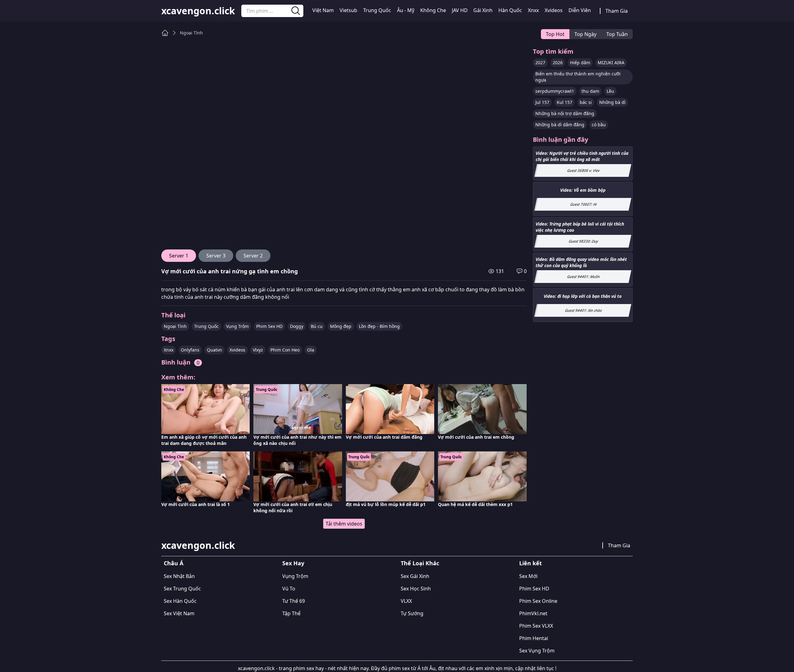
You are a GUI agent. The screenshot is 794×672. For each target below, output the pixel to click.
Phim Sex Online (538, 601)
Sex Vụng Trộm (537, 650)
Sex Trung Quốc (182, 588)
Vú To (288, 588)
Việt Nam (323, 10)
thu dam (590, 91)
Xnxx (533, 10)
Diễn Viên (580, 10)
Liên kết (530, 563)
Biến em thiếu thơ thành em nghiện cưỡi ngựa (578, 77)
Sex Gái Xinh (415, 576)
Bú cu (317, 326)
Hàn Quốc (510, 10)
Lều (610, 91)
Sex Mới (528, 576)
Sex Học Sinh (416, 588)
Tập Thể (291, 613)
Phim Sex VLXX (536, 625)
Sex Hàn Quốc (180, 601)
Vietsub (348, 10)
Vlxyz (258, 350)
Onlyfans (190, 350)
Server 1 (178, 255)
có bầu (599, 125)
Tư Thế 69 (293, 601)
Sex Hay (293, 563)
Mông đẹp (340, 326)
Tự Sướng (412, 613)
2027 (540, 62)
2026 (558, 62)
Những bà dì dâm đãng (559, 125)
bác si (586, 102)
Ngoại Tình (191, 33)
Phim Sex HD (269, 326)
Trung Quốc (377, 10)
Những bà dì (612, 102)
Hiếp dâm (580, 62)
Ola (310, 350)
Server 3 (215, 255)
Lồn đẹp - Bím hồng (379, 326)
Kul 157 (564, 102)
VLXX (406, 601)
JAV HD (460, 10)
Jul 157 (542, 102)
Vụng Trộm (237, 326)
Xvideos (554, 10)
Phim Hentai (533, 638)
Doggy (296, 326)
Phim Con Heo (285, 350)
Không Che (433, 10)
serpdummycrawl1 (554, 91)
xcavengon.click (198, 10)
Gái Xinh (483, 10)
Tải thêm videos (344, 523)
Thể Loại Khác (420, 563)
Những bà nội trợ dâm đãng (564, 113)
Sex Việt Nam (179, 613)
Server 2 (253, 255)
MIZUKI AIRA (611, 62)
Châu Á (173, 563)
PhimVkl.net (533, 613)
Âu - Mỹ (405, 10)
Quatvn (214, 350)
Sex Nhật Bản (179, 576)
